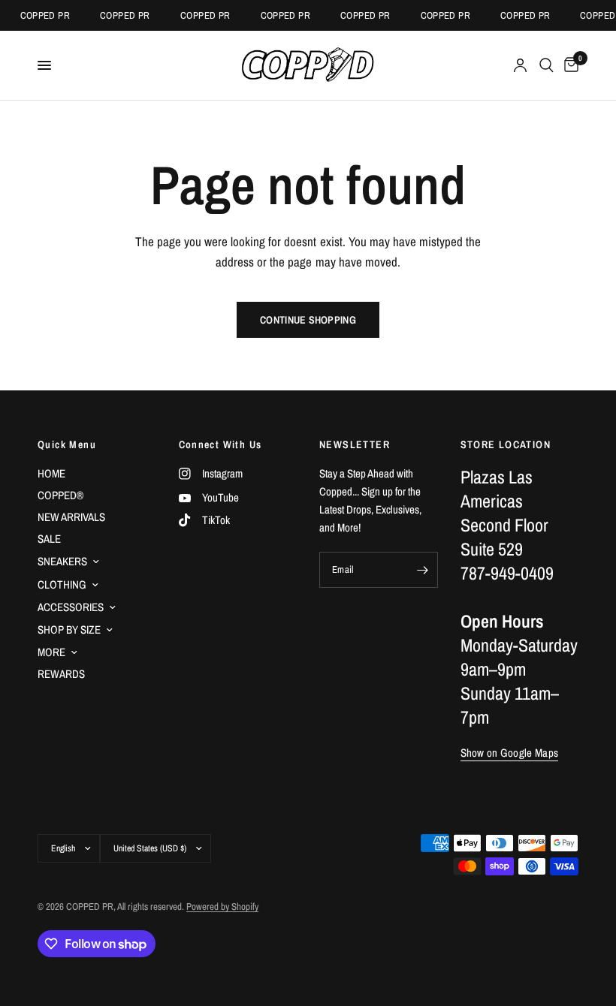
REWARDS (61, 674)
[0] (568, 65)
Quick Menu (67, 444)
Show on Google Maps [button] (509, 752)
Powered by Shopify (222, 906)
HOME (51, 473)
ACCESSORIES (71, 607)
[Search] (546, 65)
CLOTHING (62, 584)
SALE (49, 539)
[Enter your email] (423, 570)
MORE (51, 652)
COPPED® (60, 495)
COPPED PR (42, 15)
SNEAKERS (62, 561)
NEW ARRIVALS (71, 517)
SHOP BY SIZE (69, 629)
